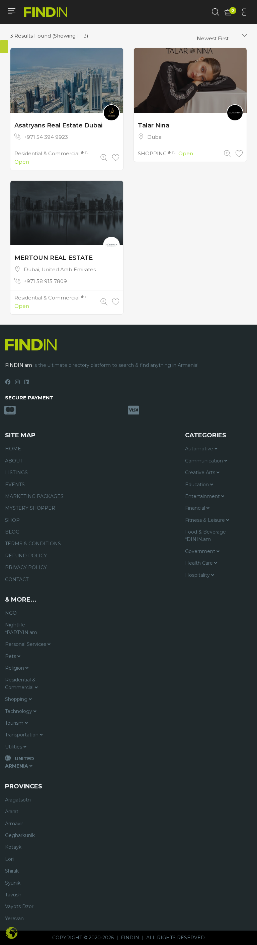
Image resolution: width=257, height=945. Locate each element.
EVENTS (15, 485)
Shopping (17, 699)
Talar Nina (153, 125)
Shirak (12, 871)
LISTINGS (16, 472)
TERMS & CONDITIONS (33, 544)
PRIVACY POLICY (26, 567)
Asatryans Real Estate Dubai (58, 125)
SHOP (12, 520)
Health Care (199, 563)
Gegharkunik (20, 835)
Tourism (15, 723)
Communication (204, 461)
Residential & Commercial (20, 683)
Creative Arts (201, 472)
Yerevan (14, 918)
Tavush (13, 895)
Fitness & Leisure (205, 520)
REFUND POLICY (26, 556)
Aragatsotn (18, 800)
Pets (11, 656)
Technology (19, 711)
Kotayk (13, 847)
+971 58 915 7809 (45, 281)
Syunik (12, 883)
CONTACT (16, 579)
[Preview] (103, 157)
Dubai (155, 137)
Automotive (200, 449)
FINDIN (130, 938)
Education (197, 485)
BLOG (12, 532)
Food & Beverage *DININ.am (205, 535)
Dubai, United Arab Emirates (60, 269)
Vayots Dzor (19, 906)
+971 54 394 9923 (46, 137)
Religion (15, 668)
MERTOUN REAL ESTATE (53, 258)
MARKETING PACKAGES (34, 496)
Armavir (14, 824)
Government (201, 551)
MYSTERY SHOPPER (30, 508)
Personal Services (26, 644)
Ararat (11, 812)
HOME (13, 449)
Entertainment (203, 496)
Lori (9, 859)
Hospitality (198, 575)
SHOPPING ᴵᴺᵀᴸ (156, 153)
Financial (195, 508)
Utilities (14, 747)
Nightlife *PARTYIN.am (21, 628)
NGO (11, 613)
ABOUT (13, 461)
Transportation (22, 735)
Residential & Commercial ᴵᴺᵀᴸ (51, 153)
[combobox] (222, 35)
